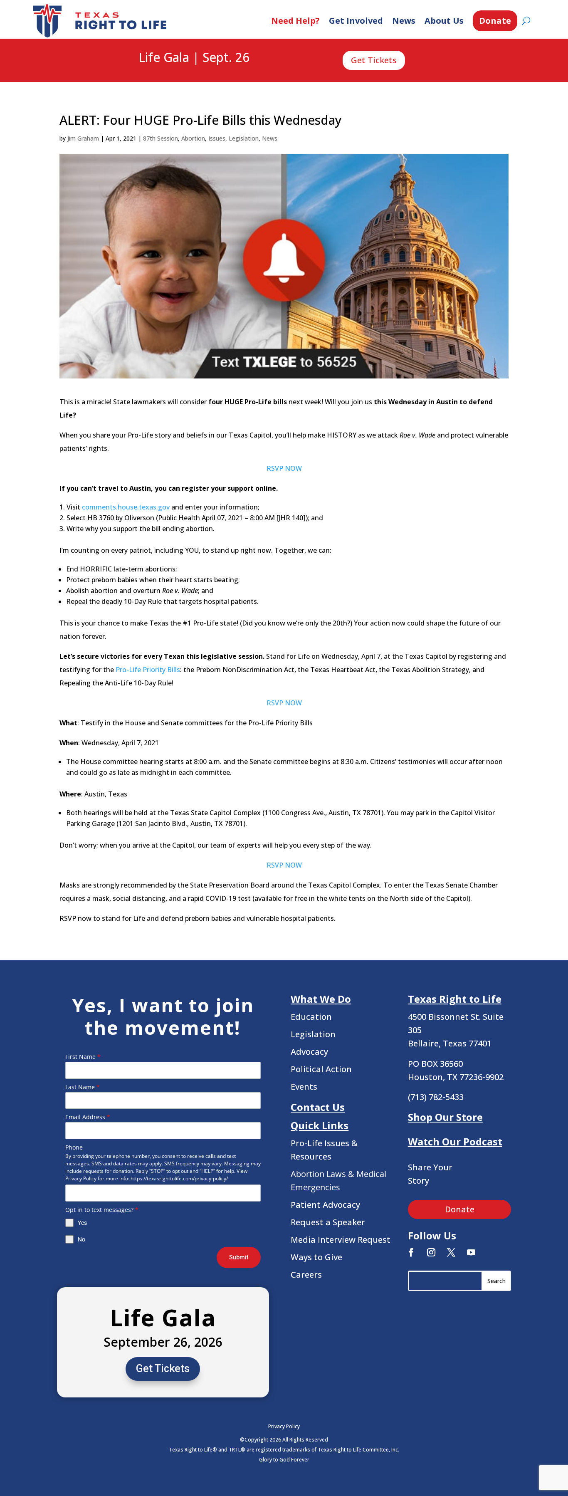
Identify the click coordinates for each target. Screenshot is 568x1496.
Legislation (244, 138)
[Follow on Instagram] (431, 1252)
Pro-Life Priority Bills (148, 669)
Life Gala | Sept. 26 (193, 58)
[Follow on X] (451, 1252)
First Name (83, 1057)
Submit (238, 1257)
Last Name (82, 1087)
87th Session (160, 138)
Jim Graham (83, 138)
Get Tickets (374, 60)
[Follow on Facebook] (411, 1252)
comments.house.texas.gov (126, 507)
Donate (495, 20)
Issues (216, 138)
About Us (444, 20)
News (403, 20)
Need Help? (295, 20)
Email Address (87, 1117)
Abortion (193, 138)
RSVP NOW (284, 468)
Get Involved (356, 20)
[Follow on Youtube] (471, 1252)
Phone (74, 1147)
